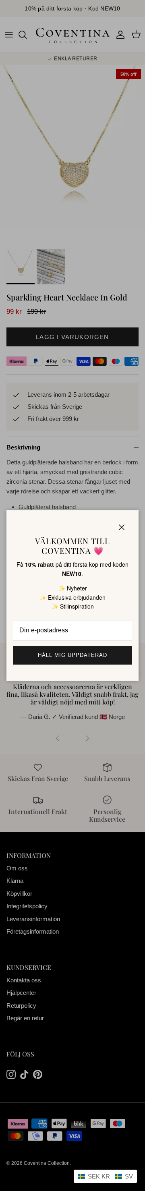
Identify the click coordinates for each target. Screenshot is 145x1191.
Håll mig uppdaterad (73, 655)
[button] (105, 1176)
